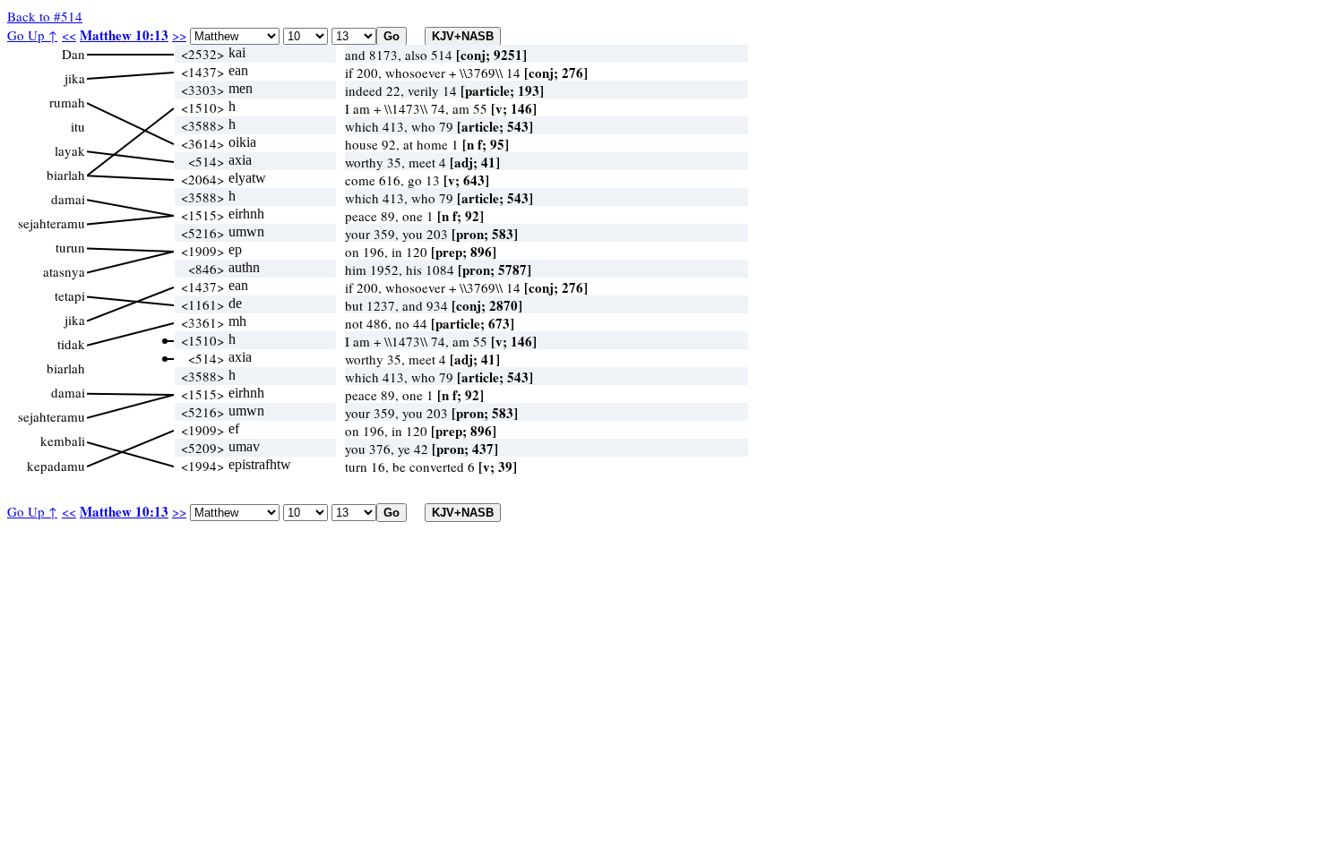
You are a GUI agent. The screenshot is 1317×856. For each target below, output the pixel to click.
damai (68, 199)
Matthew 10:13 (124, 35)
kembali (62, 440)
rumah (67, 102)
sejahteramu (51, 223)
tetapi (70, 295)
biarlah (66, 175)
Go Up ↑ (32, 35)
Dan (73, 54)
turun (70, 247)
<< (69, 35)
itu (78, 126)
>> (179, 35)
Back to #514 (44, 16)
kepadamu (56, 466)
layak (70, 150)
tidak (71, 344)
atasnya (64, 271)
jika (75, 78)
